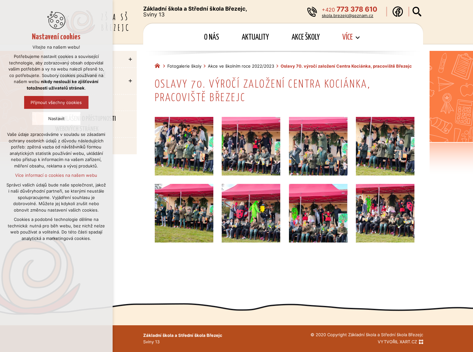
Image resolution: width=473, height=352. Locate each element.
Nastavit (56, 118)
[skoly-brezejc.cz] (159, 65)
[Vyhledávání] (417, 11)
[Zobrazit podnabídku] (357, 37)
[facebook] (398, 11)
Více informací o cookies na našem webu (56, 175)
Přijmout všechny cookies (56, 102)
